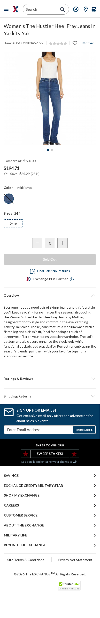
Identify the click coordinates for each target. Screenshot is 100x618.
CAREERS (11, 505)
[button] (50, 378)
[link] (58, 43)
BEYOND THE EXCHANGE (25, 545)
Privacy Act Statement (75, 560)
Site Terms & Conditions (25, 560)
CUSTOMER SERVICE (21, 515)
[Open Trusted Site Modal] (69, 585)
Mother (88, 43)
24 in (13, 223)
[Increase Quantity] (62, 243)
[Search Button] (62, 9)
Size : (8, 213)
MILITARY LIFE (15, 535)
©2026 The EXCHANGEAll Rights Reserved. (50, 574)
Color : (9, 187)
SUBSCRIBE (84, 429)
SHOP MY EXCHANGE (21, 495)
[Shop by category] (7, 9)
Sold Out (50, 259)
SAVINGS (11, 476)
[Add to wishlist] (74, 43)
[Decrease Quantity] (37, 243)
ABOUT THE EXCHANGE (24, 525)
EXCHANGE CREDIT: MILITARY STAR (33, 486)
